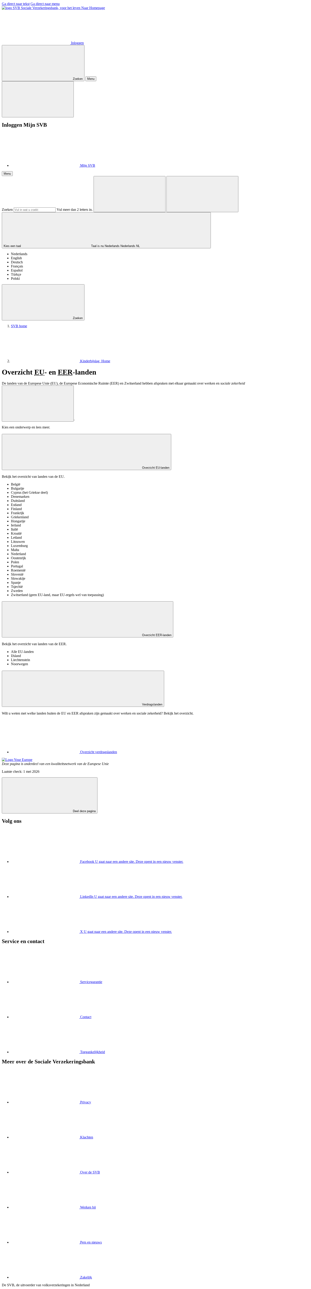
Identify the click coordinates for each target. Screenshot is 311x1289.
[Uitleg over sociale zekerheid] (38, 403)
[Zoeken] (130, 194)
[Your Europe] (17, 760)
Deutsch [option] (17, 262)
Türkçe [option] (16, 274)
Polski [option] (15, 278)
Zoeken (7, 209)
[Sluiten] (38, 99)
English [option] (16, 258)
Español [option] (17, 270)
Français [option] (17, 266)
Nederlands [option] (19, 254)
